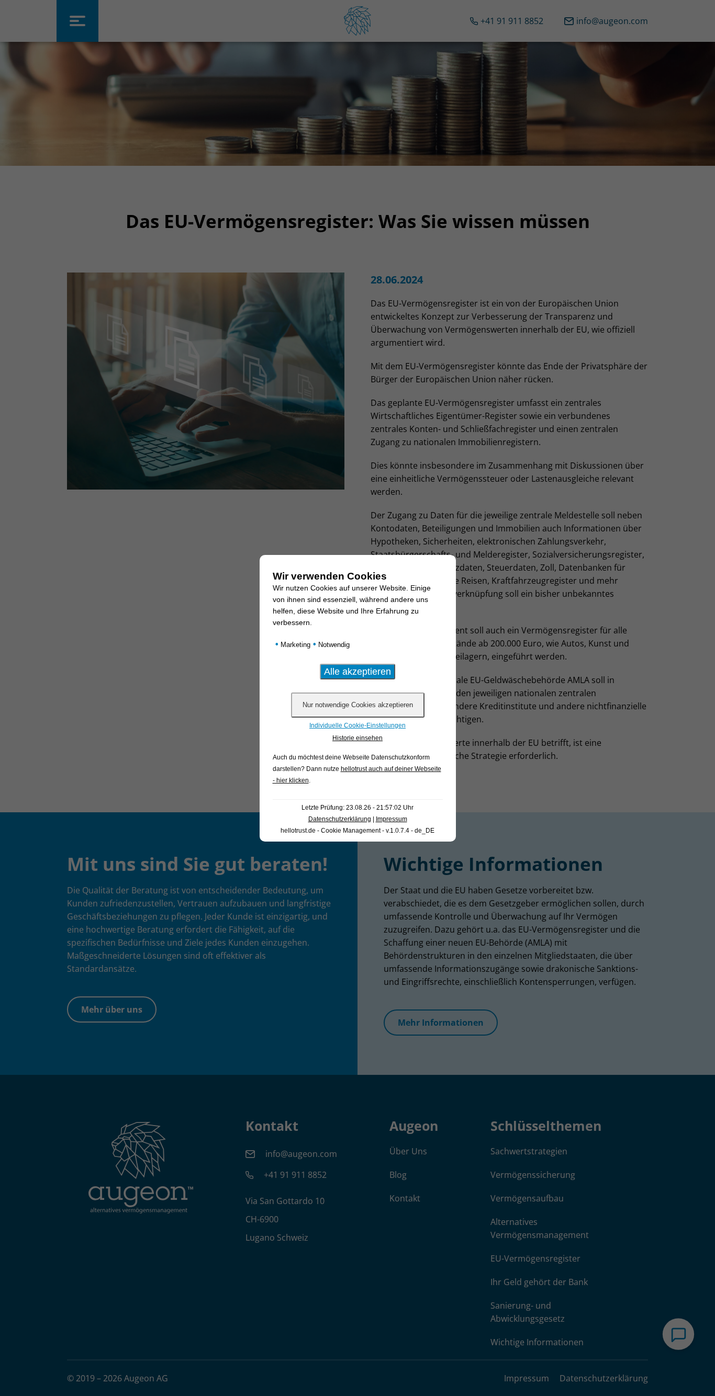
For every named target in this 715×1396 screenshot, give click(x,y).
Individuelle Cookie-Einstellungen (357, 725)
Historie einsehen (357, 738)
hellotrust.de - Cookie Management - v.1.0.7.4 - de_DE (357, 830)
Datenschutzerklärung (339, 819)
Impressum (391, 819)
